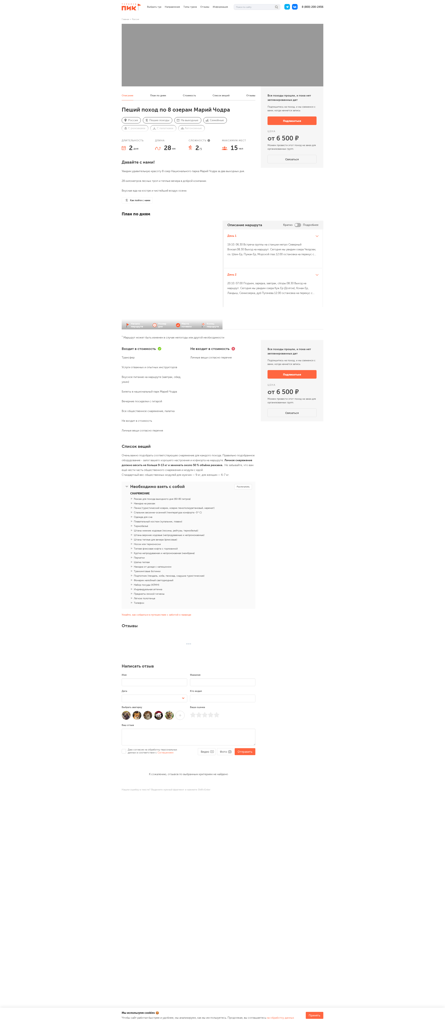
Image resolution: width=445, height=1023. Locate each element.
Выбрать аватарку (132, 707)
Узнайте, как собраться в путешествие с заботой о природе (156, 614)
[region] (272, 279)
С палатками (165, 128)
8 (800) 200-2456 (312, 7)
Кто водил (196, 691)
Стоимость (189, 95)
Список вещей (221, 95)
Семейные (217, 120)
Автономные (193, 128)
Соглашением (165, 752)
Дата (124, 691)
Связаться (292, 159)
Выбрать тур (154, 7)
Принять (314, 1015)
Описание (127, 95)
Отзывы (204, 7)
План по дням (158, 95)
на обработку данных (280, 1017)
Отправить (245, 751)
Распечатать (243, 486)
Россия (135, 19)
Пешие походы (159, 120)
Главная (125, 19)
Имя (124, 675)
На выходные (189, 120)
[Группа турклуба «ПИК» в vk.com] (295, 7)
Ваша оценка (197, 707)
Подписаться (292, 121)
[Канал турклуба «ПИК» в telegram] (287, 7)
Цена (271, 131)
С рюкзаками (136, 128)
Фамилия (195, 675)
